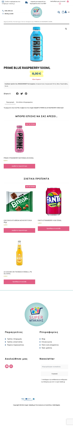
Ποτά (23, 21)
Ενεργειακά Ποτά (50, 84)
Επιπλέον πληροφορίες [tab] (24, 102)
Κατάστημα (17, 21)
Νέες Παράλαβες (62, 84)
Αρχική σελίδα (8, 21)
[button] (69, 12)
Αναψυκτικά (29, 21)
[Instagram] (11, 366)
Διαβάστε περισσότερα (19, 166)
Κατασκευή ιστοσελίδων (44, 405)
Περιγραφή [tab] (10, 102)
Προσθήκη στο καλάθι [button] (54, 228)
